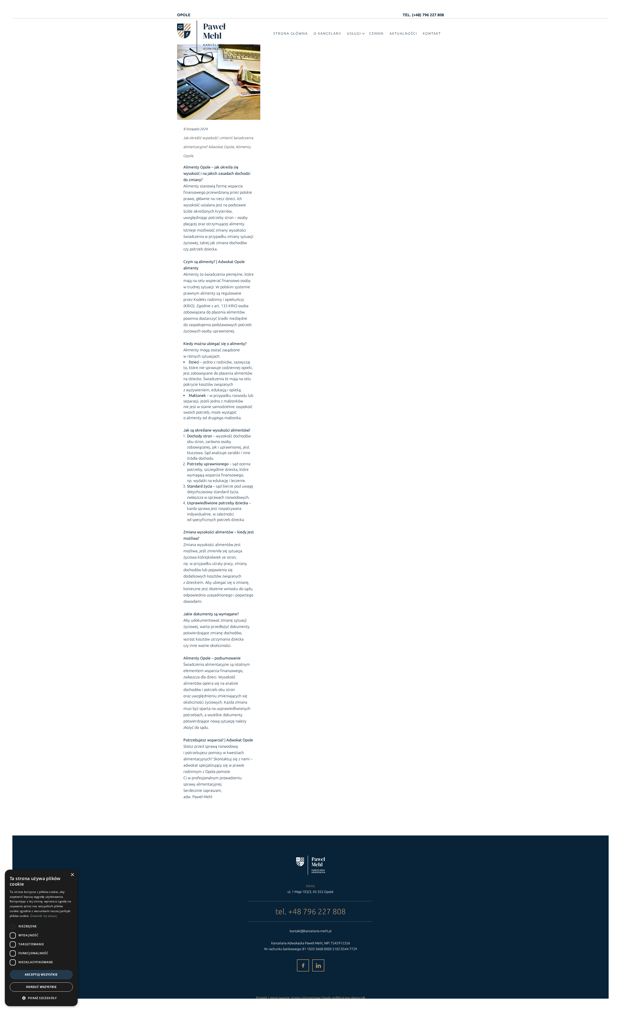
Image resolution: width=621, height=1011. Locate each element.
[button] (41, 998)
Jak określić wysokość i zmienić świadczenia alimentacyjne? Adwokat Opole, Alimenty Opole (218, 147)
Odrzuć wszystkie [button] (41, 987)
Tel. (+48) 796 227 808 (423, 15)
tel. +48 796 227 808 (310, 911)
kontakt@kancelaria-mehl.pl (311, 931)
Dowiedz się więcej (43, 916)
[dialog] (41, 938)
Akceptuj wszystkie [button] (41, 974)
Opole (183, 15)
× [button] (72, 875)
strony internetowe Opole (311, 998)
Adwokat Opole (231, 261)
